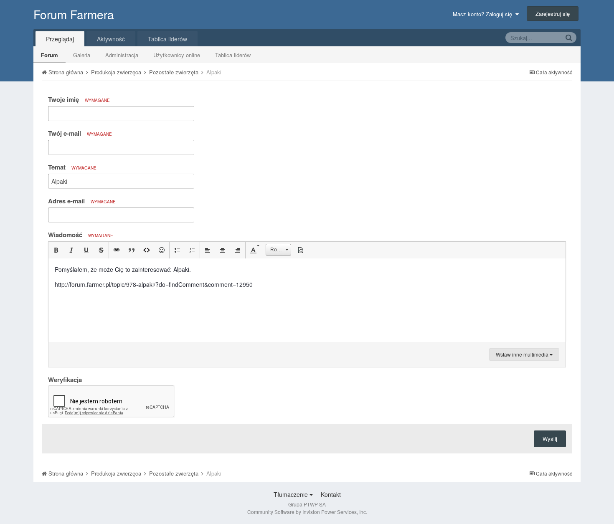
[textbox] (307, 300)
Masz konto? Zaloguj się (484, 14)
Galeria (81, 55)
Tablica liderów (233, 55)
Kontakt (331, 494)
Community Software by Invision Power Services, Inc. (307, 511)
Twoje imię (79, 99)
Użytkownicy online (176, 55)
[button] (55, 250)
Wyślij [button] (550, 439)
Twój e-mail (80, 133)
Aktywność (111, 39)
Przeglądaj (60, 39)
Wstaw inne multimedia (523, 354)
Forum (49, 55)
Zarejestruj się (552, 14)
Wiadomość (80, 234)
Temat (72, 167)
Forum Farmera (73, 14)
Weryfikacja (65, 379)
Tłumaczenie (292, 494)
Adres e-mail (82, 200)
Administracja (121, 55)
